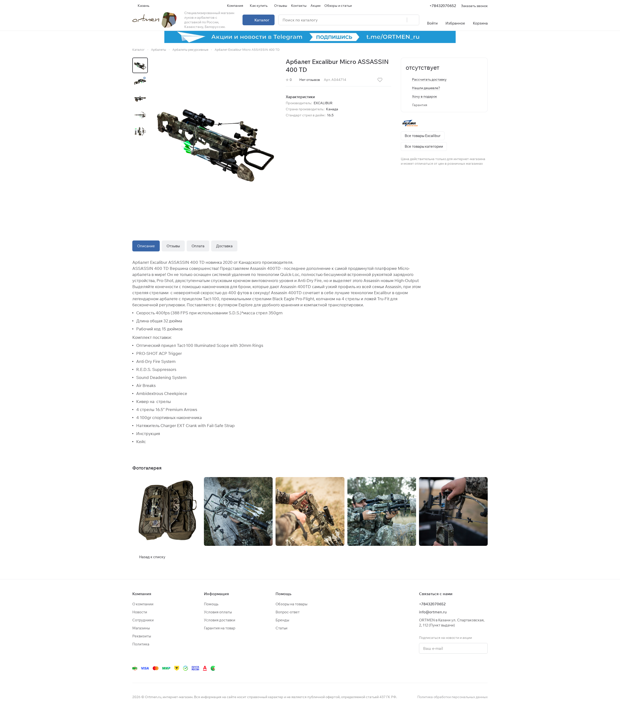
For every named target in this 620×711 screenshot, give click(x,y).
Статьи (281, 628)
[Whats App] (446, 668)
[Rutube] (465, 668)
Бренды (282, 620)
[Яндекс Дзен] (456, 668)
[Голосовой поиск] (401, 20)
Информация (216, 593)
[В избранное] (379, 79)
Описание (146, 246)
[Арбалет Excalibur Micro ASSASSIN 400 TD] (166, 511)
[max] (485, 668)
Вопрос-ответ (288, 612)
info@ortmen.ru (433, 612)
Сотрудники (143, 620)
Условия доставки (219, 620)
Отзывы (173, 246)
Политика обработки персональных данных (452, 697)
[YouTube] (436, 668)
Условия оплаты (218, 612)
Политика (140, 644)
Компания (141, 593)
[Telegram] (426, 668)
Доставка (224, 246)
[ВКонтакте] (417, 668)
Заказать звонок (474, 6)
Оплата (198, 246)
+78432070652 (442, 5)
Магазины (141, 628)
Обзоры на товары (291, 604)
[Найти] (413, 20)
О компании (142, 604)
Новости (139, 612)
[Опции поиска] (390, 20)
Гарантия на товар (219, 628)
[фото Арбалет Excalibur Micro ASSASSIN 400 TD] (215, 139)
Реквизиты (141, 636)
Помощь (211, 604)
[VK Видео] (475, 668)
